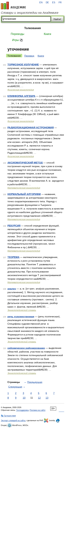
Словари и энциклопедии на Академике (29, 12)
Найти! (57, 19)
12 (39, 397)
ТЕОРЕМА (13, 257)
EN (40, 2)
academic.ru (13, 5)
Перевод (29, 55)
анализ (11, 288)
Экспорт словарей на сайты (13, 420)
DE (47, 2)
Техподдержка (22, 410)
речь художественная (20, 316)
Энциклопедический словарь (21, 310)
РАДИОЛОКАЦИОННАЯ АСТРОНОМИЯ (30, 127)
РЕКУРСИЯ (13, 225)
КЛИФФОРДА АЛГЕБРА (21, 96)
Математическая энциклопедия (23, 188)
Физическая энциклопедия (20, 90)
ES (53, 2)
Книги (47, 34)
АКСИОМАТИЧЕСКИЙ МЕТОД (25, 162)
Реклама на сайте (37, 410)
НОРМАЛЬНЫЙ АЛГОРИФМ (24, 194)
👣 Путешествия (8, 416)
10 (24, 397)
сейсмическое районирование (26, 348)
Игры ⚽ (17, 40)
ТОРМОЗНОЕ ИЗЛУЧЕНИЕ (23, 64)
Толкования (32, 28)
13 (47, 397)
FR (60, 2)
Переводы (17, 34)
